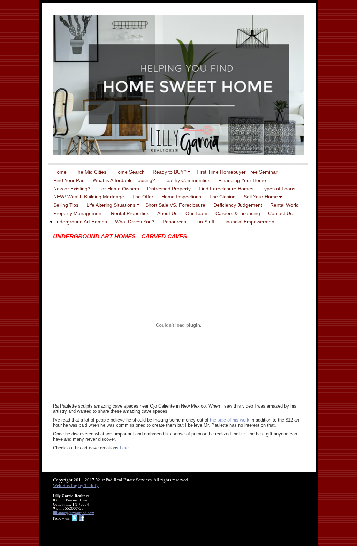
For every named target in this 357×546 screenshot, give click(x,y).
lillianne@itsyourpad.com (73, 512)
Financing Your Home (242, 180)
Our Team (196, 213)
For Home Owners (118, 188)
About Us (167, 213)
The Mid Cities (90, 172)
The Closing (222, 196)
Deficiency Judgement (237, 205)
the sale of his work (229, 420)
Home (60, 172)
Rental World (284, 205)
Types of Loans (278, 188)
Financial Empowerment (249, 222)
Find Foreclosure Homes (226, 188)
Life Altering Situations (110, 205)
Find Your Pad (69, 180)
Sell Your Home (261, 196)
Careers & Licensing (237, 213)
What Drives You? (134, 222)
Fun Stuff (204, 222)
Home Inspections (181, 196)
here (124, 447)
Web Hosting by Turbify (76, 485)
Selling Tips (65, 205)
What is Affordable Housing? (124, 180)
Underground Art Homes (80, 222)
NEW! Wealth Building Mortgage (88, 196)
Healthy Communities (186, 180)
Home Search (129, 172)
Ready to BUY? (170, 172)
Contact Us (280, 213)
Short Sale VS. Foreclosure (175, 205)
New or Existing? (71, 188)
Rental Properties (130, 213)
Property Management (78, 213)
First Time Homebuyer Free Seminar (237, 172)
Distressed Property (169, 188)
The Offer (142, 196)
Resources (174, 222)
